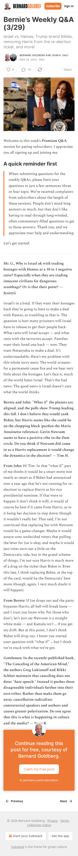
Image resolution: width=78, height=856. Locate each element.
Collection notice (39, 825)
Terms (64, 821)
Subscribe (53, 6)
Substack (17, 847)
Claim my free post (39, 769)
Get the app (60, 836)
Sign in (69, 6)
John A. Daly (60, 55)
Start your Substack (27, 836)
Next (63, 801)
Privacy (52, 821)
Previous (17, 801)
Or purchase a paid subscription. (39, 780)
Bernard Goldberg (32, 55)
